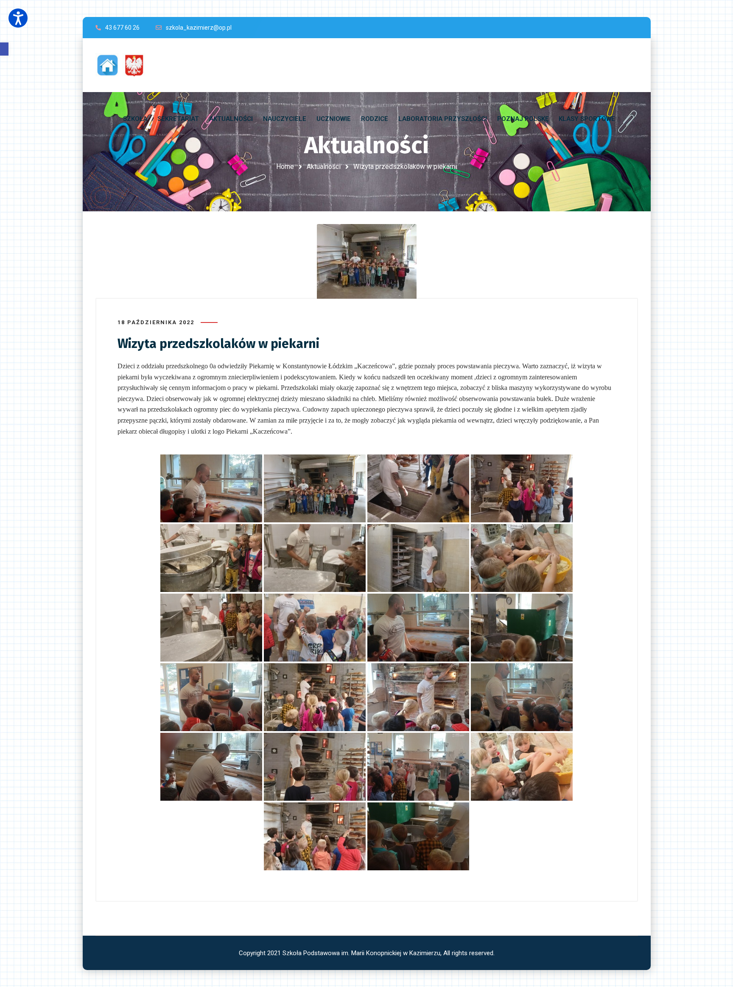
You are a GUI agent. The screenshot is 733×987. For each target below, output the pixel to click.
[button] (4, 49)
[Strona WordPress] (124, 65)
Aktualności (324, 167)
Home (285, 167)
